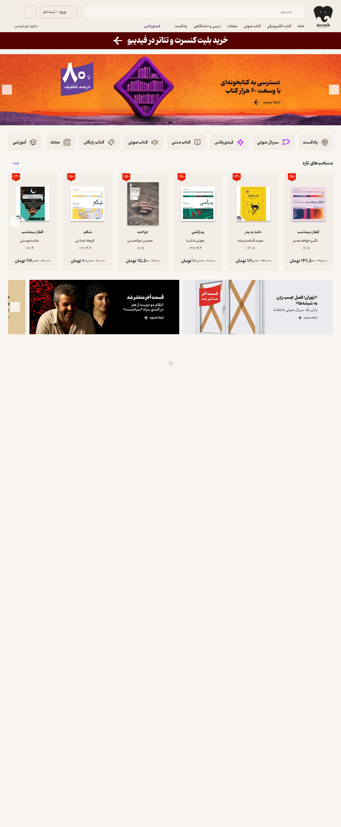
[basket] (30, 12)
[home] (322, 16)
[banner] (170, 40)
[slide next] (7, 90)
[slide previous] (334, 90)
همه (15, 163)
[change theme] (14, 12)
